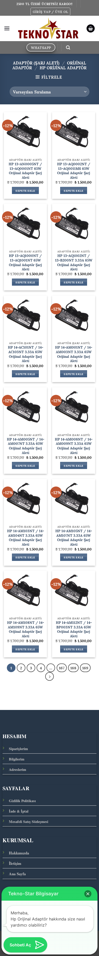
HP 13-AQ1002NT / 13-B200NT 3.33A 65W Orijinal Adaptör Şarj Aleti (73, 262)
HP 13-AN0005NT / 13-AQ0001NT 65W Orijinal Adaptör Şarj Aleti (25, 171)
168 (73, 667)
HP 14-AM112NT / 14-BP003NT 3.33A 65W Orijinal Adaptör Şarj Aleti (74, 629)
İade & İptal (18, 811)
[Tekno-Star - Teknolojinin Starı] (48, 28)
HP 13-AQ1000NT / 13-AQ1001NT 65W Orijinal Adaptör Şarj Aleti (25, 262)
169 (85, 667)
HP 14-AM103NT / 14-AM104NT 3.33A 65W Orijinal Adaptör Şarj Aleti (25, 538)
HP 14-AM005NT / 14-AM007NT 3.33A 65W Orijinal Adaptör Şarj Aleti (25, 446)
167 (61, 667)
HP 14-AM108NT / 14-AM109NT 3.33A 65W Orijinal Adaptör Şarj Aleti (25, 629)
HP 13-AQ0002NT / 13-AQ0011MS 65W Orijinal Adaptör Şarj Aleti (73, 171)
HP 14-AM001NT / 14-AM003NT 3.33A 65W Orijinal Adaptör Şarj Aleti (73, 354)
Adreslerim (17, 769)
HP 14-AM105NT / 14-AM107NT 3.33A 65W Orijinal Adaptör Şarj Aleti (73, 538)
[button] (50, 12)
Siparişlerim (18, 748)
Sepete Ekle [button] (25, 190)
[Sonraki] (49, 676)
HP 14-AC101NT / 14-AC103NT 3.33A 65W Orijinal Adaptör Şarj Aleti (25, 354)
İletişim (15, 863)
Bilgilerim (16, 759)
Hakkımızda (19, 853)
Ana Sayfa (17, 874)
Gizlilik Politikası (22, 800)
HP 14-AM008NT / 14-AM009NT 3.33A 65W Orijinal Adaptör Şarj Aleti (73, 446)
